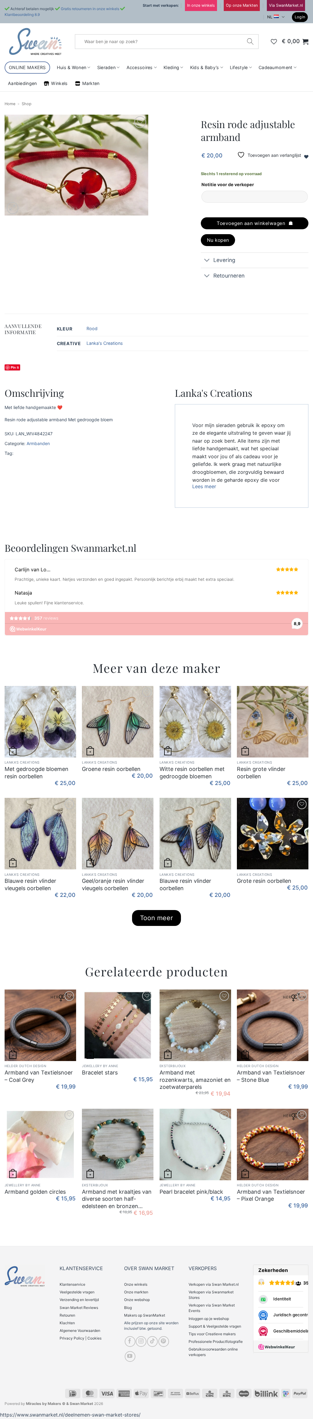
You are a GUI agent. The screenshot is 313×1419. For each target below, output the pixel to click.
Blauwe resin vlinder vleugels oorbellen (30, 884)
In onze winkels (201, 5)
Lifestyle (239, 67)
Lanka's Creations (105, 343)
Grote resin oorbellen (264, 881)
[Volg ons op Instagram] (141, 1341)
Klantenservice (72, 1284)
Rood (92, 328)
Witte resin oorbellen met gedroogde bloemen (192, 772)
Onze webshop (137, 1299)
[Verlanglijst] (274, 41)
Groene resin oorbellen (111, 769)
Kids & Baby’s (204, 67)
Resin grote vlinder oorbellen (261, 772)
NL (269, 17)
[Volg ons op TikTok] (152, 1341)
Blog (128, 1307)
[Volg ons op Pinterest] (163, 1341)
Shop (26, 103)
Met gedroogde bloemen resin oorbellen (36, 772)
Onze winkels (135, 1284)
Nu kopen (218, 240)
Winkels (59, 83)
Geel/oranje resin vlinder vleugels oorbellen (113, 884)
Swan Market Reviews (79, 1307)
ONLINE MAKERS (27, 67)
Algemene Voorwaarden (80, 1330)
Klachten (67, 1323)
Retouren (67, 1315)
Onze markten (136, 1292)
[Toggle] (207, 260)
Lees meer (204, 486)
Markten (91, 83)
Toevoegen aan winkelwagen (251, 223)
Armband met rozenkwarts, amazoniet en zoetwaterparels (195, 1079)
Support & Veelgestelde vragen (215, 1326)
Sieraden (106, 67)
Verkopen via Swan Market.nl (214, 1284)
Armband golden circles (35, 1192)
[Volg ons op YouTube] (130, 1356)
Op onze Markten (242, 5)
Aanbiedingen (22, 83)
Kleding (171, 67)
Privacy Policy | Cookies (80, 1338)
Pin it (15, 367)
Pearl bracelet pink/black (191, 1192)
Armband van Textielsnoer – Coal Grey (39, 1076)
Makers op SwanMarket (144, 1315)
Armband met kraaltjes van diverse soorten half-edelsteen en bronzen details (117, 1199)
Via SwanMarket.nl (286, 5)
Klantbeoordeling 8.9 (22, 14)
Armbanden (38, 443)
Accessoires (140, 67)
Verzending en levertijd (79, 1299)
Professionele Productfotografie (216, 1341)
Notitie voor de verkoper (227, 184)
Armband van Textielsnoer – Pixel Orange (271, 1195)
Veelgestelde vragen (77, 1292)
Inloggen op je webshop (209, 1318)
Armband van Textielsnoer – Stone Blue (271, 1076)
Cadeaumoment (275, 67)
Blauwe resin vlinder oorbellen (185, 884)
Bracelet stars (100, 1072)
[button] (300, 17)
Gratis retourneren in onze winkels (90, 8)
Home (10, 103)
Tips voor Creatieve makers (212, 1334)
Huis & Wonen (71, 67)
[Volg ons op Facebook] (130, 1341)
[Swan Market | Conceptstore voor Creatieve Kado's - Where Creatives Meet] (35, 41)
